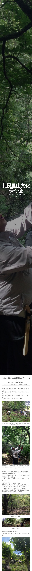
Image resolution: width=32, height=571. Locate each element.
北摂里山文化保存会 (16, 188)
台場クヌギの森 (23, 384)
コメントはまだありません (11, 384)
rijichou (11, 382)
